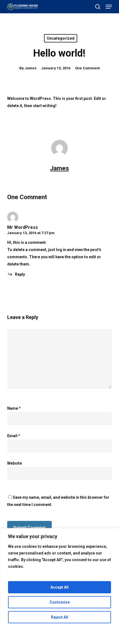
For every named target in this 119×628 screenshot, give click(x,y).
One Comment (87, 68)
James (31, 68)
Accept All (59, 587)
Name (14, 408)
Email (13, 436)
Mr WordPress (22, 227)
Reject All (59, 617)
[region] (59, 578)
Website (14, 463)
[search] (97, 6)
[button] (109, 6)
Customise (60, 602)
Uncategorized (60, 38)
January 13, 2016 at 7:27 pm (31, 233)
